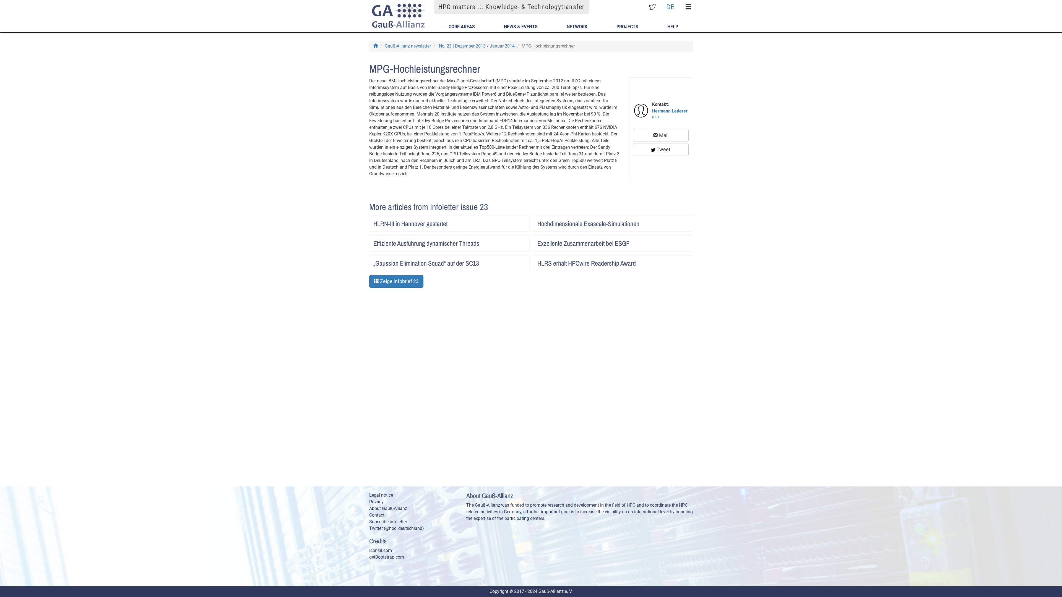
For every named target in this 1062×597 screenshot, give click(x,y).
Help (672, 26)
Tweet (662, 149)
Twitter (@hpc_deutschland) (396, 528)
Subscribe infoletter (388, 521)
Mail (663, 135)
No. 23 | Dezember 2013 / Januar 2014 (477, 46)
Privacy (376, 501)
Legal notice (381, 495)
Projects (627, 26)
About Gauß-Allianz (388, 508)
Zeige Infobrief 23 (399, 281)
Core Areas (462, 26)
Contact (376, 515)
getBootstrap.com (386, 557)
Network (577, 26)
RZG (655, 117)
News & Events (521, 26)
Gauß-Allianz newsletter (408, 46)
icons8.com (380, 550)
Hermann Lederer (670, 111)
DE (670, 6)
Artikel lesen (519, 222)
